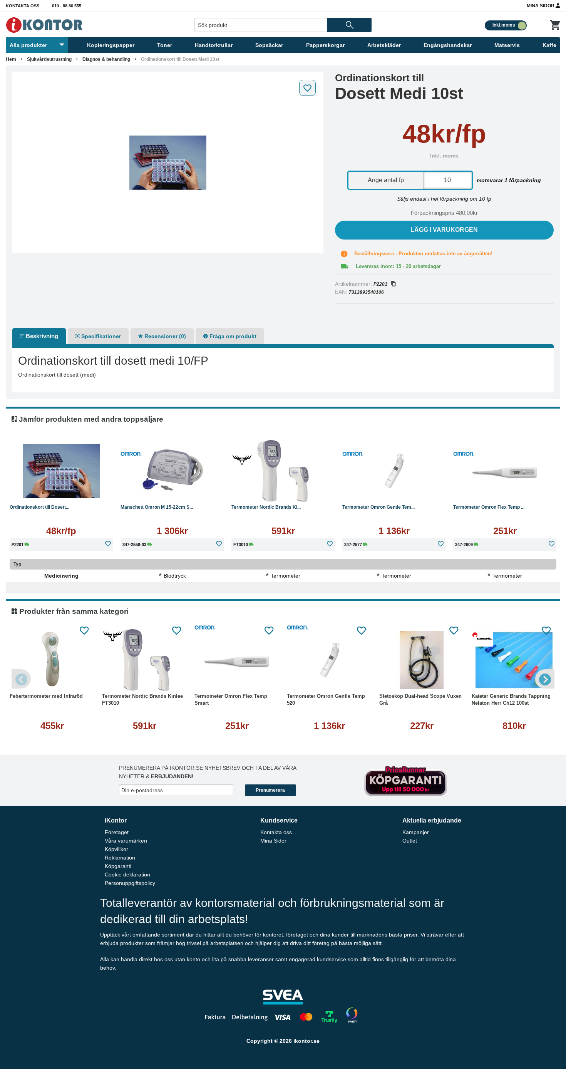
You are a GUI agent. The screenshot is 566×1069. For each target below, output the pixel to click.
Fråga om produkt (232, 336)
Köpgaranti (118, 866)
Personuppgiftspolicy (130, 883)
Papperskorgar (325, 45)
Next (544, 679)
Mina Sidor (541, 5)
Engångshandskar (448, 45)
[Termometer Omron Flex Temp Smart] (504, 471)
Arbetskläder (384, 45)
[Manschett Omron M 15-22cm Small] (172, 471)
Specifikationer (100, 336)
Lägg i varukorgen (444, 229)
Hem (11, 59)
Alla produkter (28, 45)
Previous (21, 679)
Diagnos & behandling (106, 59)
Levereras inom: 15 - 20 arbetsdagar (398, 266)
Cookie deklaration (127, 874)
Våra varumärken (126, 841)
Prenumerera (270, 790)
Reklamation (120, 858)
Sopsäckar (269, 45)
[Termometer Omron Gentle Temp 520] (393, 471)
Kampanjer (415, 832)
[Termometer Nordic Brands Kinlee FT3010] (283, 471)
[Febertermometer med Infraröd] (52, 660)
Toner (164, 45)
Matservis (507, 45)
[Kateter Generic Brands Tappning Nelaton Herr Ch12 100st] (514, 660)
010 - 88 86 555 (66, 5)
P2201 (380, 284)
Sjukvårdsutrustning (49, 59)
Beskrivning (41, 336)
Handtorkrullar (214, 45)
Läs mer (61, 490)
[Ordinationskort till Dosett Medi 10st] (167, 162)
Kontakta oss (22, 5)
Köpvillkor (116, 849)
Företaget (117, 832)
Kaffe (549, 45)
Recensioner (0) (164, 336)
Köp (145, 490)
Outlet (409, 841)
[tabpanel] (167, 162)
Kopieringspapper (110, 45)
